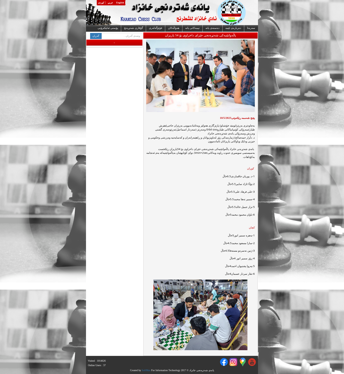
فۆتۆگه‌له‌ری (155, 28)
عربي (110, 2)
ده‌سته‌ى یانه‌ (212, 28)
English (120, 2)
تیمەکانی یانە (192, 28)
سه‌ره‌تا (251, 28)
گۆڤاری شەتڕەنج (133, 28)
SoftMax (146, 370)
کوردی (101, 2)
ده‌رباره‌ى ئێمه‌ (233, 28)
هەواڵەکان (173, 28)
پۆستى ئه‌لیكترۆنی (108, 28)
